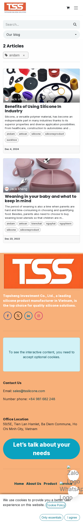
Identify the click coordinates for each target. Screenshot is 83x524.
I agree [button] (72, 517)
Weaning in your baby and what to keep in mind (40, 198)
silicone (36, 133)
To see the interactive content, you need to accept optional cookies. (42, 354)
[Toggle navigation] (76, 7)
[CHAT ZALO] (73, 475)
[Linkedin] (28, 316)
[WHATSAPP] (73, 492)
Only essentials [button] (51, 517)
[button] (41, 34)
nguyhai (50, 223)
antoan (23, 133)
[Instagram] (39, 316)
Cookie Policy (56, 505)
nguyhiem (65, 223)
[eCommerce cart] (68, 8)
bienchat (36, 223)
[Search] (75, 24)
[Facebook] (8, 316)
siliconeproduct (54, 133)
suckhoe (12, 139)
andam (11, 133)
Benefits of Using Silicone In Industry (33, 108)
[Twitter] (18, 316)
